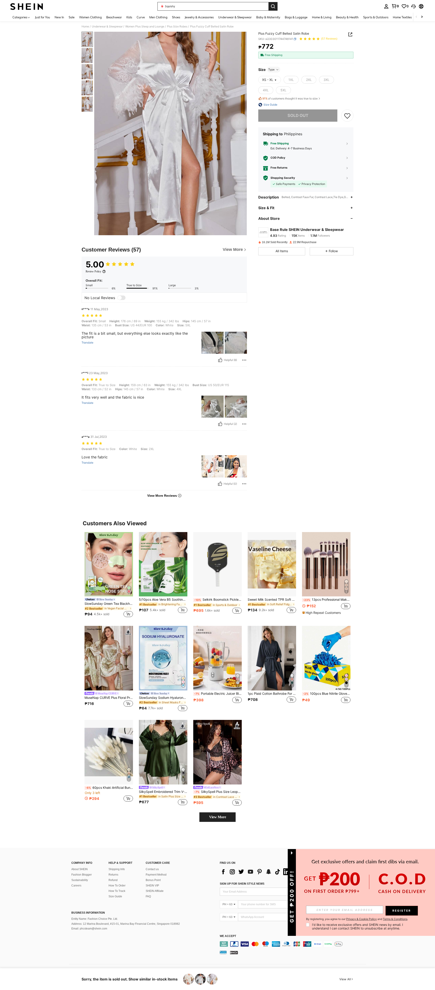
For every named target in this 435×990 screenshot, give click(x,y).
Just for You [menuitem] (42, 17)
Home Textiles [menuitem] (402, 17)
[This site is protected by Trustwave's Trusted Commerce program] (223, 952)
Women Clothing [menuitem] (90, 17)
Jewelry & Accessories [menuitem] (199, 17)
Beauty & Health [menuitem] (347, 17)
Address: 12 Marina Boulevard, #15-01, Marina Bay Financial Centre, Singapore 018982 (125, 923)
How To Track (117, 891)
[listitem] (109, 575)
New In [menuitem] (59, 17)
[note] (322, 612)
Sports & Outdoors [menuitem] (375, 17)
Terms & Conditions (395, 919)
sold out (298, 115)
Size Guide (115, 896)
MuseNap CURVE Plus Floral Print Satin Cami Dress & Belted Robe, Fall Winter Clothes (109, 698)
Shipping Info (117, 869)
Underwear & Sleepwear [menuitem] (235, 17)
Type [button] (271, 69)
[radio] (291, 80)
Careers (76, 885)
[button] (413, 6)
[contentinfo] (294, 944)
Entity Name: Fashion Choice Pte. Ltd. (94, 918)
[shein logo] (26, 6)
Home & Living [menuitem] (321, 17)
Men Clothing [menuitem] (158, 17)
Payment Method (156, 874)
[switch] (121, 297)
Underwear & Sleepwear (107, 26)
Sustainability (79, 880)
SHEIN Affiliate (155, 891)
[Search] (273, 6)
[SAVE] (347, 115)
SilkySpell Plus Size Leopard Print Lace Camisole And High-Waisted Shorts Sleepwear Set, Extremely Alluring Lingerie (218, 792)
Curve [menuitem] (141, 17)
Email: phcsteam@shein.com (89, 928)
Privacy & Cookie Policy (361, 919)
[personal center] (386, 6)
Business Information (88, 912)
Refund (113, 880)
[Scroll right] (421, 17)
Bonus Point (153, 880)
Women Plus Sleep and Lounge (144, 26)
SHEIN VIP (152, 885)
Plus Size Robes (177, 26)
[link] (395, 6)
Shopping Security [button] (283, 177)
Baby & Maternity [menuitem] (268, 17)
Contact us (152, 869)
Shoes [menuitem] (176, 17)
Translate (87, 342)
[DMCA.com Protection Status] (234, 952)
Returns (113, 874)
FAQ (148, 896)
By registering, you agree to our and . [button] (357, 919)
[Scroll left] (416, 17)
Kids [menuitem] (129, 17)
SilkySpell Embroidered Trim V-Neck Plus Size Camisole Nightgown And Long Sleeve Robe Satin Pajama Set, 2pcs (163, 792)
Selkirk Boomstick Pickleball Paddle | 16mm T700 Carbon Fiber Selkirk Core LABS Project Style (218, 599)
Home (85, 26)
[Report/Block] (244, 360)
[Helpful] (220, 360)
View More (217, 817)
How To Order (117, 885)
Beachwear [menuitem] (114, 17)
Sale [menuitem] (72, 17)
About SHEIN (79, 869)
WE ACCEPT (228, 936)
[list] (256, 871)
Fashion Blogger (81, 874)
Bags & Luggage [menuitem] (296, 17)
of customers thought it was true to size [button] (290, 98)
